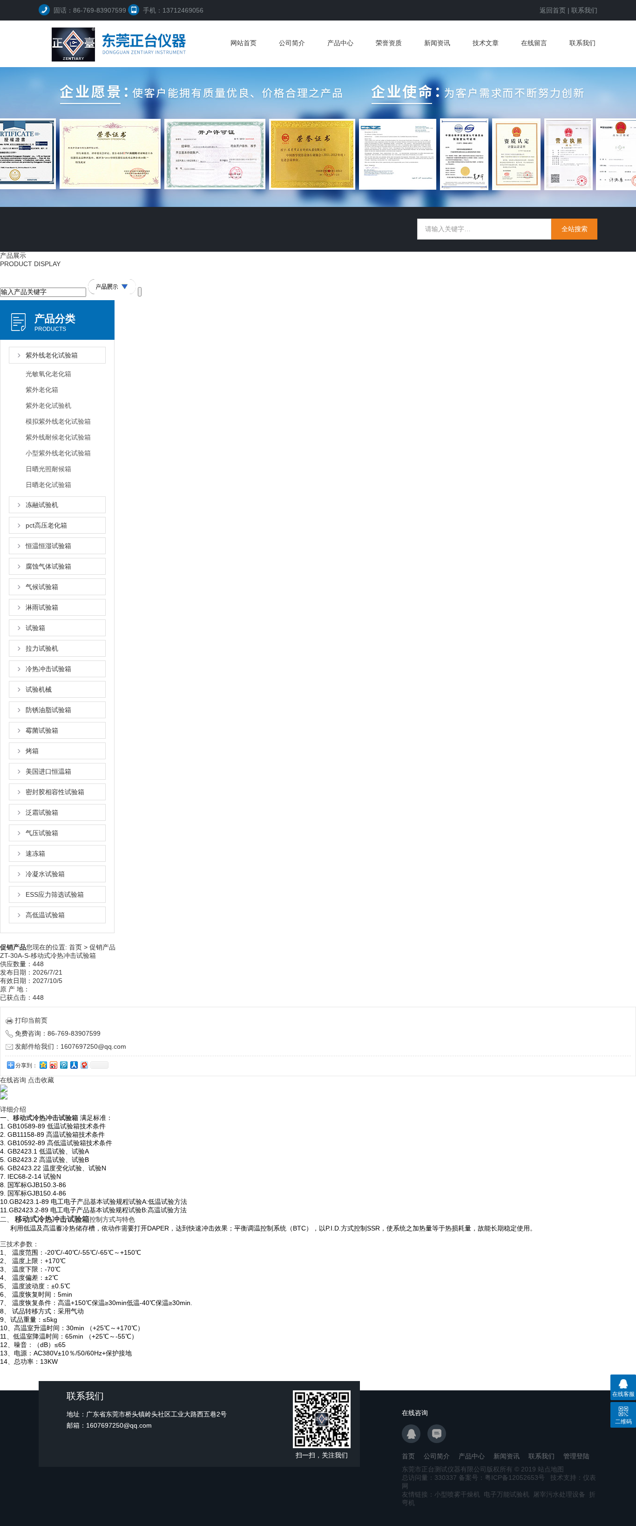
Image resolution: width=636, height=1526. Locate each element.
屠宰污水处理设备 (559, 1494)
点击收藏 (41, 1080)
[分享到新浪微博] (53, 1065)
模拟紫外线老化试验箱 (58, 421)
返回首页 (553, 10)
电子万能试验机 (506, 1494)
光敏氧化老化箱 (48, 374)
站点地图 (551, 1469)
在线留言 (534, 43)
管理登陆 (576, 1456)
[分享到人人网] (73, 1065)
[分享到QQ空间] (43, 1065)
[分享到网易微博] (84, 1065)
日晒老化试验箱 (48, 484)
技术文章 (486, 43)
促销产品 (102, 947)
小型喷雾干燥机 (457, 1494)
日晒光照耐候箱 (48, 469)
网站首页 (243, 43)
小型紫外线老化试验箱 (58, 453)
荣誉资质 (389, 43)
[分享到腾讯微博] (63, 1065)
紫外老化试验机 (48, 405)
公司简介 (292, 43)
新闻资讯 (437, 43)
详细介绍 (13, 1109)
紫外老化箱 (42, 389)
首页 (75, 947)
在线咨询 (13, 1080)
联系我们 (584, 10)
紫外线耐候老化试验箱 (58, 437)
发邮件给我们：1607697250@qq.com (70, 1046)
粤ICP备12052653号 (515, 1477)
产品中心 (340, 43)
